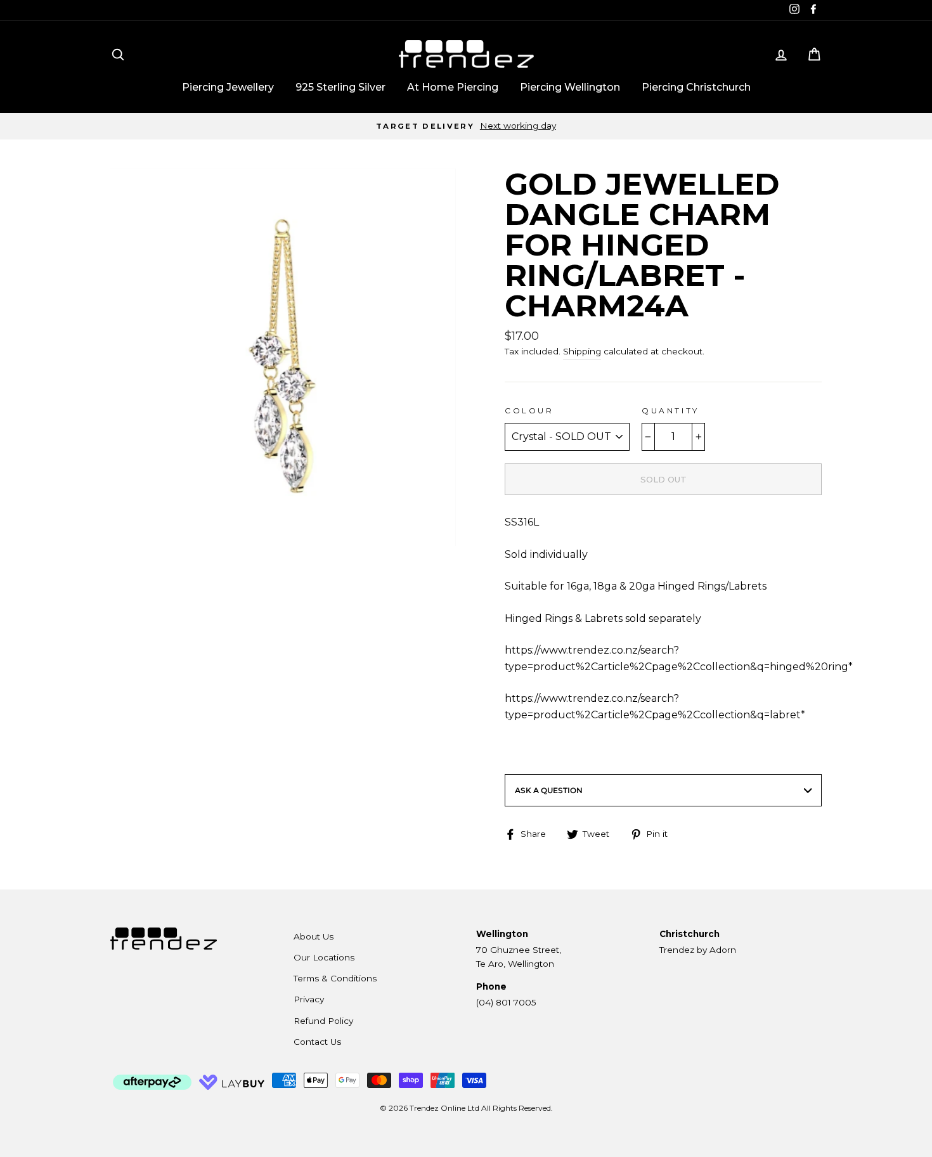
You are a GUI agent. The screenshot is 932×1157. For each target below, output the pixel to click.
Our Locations (324, 957)
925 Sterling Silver (340, 87)
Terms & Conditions (335, 978)
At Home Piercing (452, 87)
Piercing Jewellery (228, 87)
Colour (529, 410)
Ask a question (549, 790)
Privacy (309, 999)
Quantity (670, 410)
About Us (313, 936)
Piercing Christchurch (696, 87)
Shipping (582, 351)
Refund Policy (323, 1021)
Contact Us (317, 1042)
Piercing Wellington (570, 87)
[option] (466, 126)
